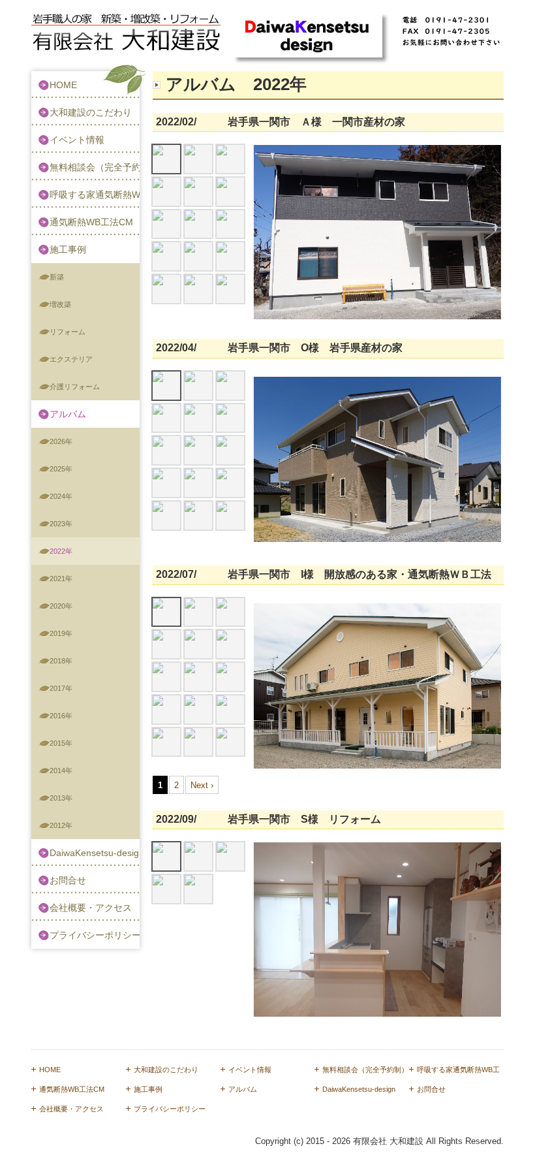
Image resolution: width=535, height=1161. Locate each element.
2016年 (61, 716)
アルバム (68, 414)
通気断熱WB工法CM (91, 222)
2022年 (61, 551)
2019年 (61, 633)
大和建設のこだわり (91, 112)
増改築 (60, 304)
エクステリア (71, 359)
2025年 (61, 469)
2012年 (61, 825)
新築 (57, 277)
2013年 (61, 798)
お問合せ (68, 880)
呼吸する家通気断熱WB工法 (95, 194)
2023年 (61, 524)
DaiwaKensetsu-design (95, 853)
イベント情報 (77, 140)
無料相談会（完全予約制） (95, 167)
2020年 (61, 606)
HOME (63, 85)
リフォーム (67, 332)
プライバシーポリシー (95, 935)
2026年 (61, 441)
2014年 (61, 770)
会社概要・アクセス (91, 907)
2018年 (61, 661)
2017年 (61, 688)
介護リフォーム (75, 386)
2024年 (61, 496)
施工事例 (68, 249)
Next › (202, 785)
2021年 (61, 578)
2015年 (61, 743)
